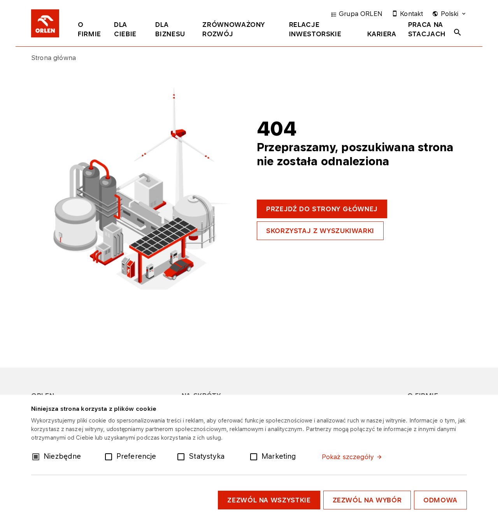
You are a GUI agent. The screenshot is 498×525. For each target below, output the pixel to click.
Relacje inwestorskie (315, 29)
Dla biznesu (170, 29)
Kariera (381, 34)
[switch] (110, 456)
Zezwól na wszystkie (268, 500)
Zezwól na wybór (367, 500)
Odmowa (440, 500)
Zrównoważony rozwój (233, 29)
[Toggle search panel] (457, 32)
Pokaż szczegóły (348, 457)
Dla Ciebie (125, 29)
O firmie (89, 29)
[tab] (90, 30)
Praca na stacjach (427, 29)
